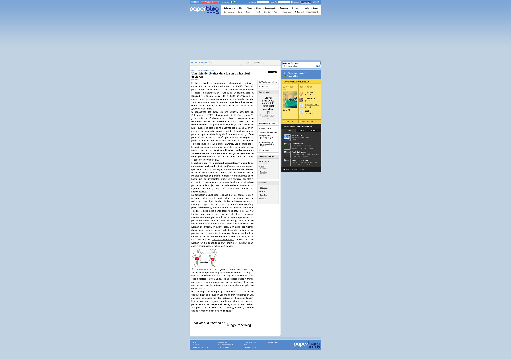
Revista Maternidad (202, 62)
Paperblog (204, 10)
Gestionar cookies (249, 347)
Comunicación (270, 8)
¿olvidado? (316, 2)
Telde (262, 166)
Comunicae (309, 92)
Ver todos (265, 150)
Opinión (262, 191)
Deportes (295, 8)
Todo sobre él (290, 121)
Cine (240, 8)
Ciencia (267, 12)
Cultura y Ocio (229, 8)
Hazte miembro (307, 121)
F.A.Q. (245, 345)
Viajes (276, 12)
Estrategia (314, 131)
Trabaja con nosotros (200, 347)
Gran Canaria (264, 161)
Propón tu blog (292, 76)
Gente (315, 8)
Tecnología (284, 8)
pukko (307, 111)
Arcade (288, 131)
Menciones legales (224, 347)
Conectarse (306, 2)
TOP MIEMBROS (306, 87)
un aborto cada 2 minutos (226, 227)
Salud (258, 12)
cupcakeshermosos (312, 105)
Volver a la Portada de (210, 323)
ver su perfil (268, 106)
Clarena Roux (310, 98)
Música (249, 8)
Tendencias (287, 12)
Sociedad (263, 198)
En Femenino (229, 12)
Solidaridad (299, 12)
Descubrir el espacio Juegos (296, 170)
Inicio (194, 2)
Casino (301, 131)
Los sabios (263, 172)
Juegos (246, 63)
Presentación (222, 342)
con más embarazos (223, 239)
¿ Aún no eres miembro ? (296, 73)
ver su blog (268, 109)
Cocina (248, 12)
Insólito (306, 8)
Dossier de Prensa (249, 342)
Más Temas (312, 12)
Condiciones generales (226, 345)
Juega (294, 139)
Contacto (195, 345)
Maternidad (263, 188)
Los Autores (257, 63)
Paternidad (263, 195)
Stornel (196, 79)
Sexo (240, 12)
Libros (258, 8)
